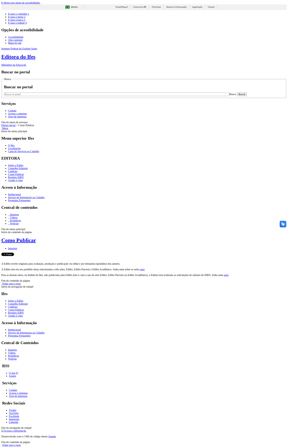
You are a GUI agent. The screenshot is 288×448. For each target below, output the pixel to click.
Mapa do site (15, 43)
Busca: (233, 94)
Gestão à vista (15, 180)
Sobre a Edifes (15, 165)
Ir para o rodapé (17, 22)
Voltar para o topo (11, 283)
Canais (211, 6)
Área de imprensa (17, 116)
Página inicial (8, 125)
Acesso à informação (176, 6)
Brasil (74, 7)
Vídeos (13, 217)
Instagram (14, 419)
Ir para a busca (16, 19)
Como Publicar (16, 174)
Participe (156, 6)
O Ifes (11, 145)
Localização (14, 148)
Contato (12, 110)
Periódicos (15, 220)
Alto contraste (15, 40)
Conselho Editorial (18, 168)
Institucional (14, 194)
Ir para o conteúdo (18, 13)
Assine (12, 376)
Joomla (52, 436)
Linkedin (13, 422)
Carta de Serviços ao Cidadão (23, 151)
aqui (142, 269)
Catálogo (13, 171)
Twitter (12, 410)
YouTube (13, 413)
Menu (4, 128)
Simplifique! (122, 6)
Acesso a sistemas (17, 113)
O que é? (13, 373)
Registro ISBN (16, 177)
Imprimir (12, 248)
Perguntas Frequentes (19, 200)
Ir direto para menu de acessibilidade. (20, 2)
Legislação (197, 6)
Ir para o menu (16, 16)
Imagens (14, 214)
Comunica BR (139, 6)
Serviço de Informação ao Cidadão (26, 197)
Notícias (14, 223)
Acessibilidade (15, 37)
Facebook (14, 416)
